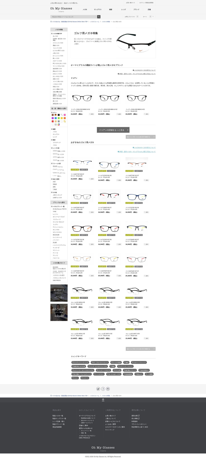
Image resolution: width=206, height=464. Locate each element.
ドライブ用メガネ (58, 81)
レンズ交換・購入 (59, 421)
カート (147, 16)
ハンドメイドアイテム (59, 245)
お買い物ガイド (130, 2)
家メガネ (55, 101)
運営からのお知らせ (85, 428)
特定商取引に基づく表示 (140, 427)
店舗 (149, 9)
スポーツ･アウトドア (140, 362)
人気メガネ (56, 53)
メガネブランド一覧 (58, 206)
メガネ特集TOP (57, 33)
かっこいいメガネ (58, 55)
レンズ (123, 9)
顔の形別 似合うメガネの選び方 (59, 267)
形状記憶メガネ (57, 103)
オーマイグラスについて (87, 416)
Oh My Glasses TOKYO (59, 209)
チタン (76, 378)
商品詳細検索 (57, 427)
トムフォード (57, 219)
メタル (55, 145)
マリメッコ (56, 250)
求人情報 (135, 418)
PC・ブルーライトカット (100, 362)
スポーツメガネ (57, 61)
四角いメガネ (61, 151)
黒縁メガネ (56, 45)
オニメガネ (56, 229)
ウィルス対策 (117, 362)
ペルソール (56, 258)
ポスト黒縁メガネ (58, 89)
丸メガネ (55, 36)
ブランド (136, 9)
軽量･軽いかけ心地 (79, 366)
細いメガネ (60, 160)
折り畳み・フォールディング (82, 374)
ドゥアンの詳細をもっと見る (111, 130)
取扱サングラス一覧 (59, 418)
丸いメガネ (60, 154)
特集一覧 (83, 433)
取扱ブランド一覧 (59, 424)
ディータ (55, 253)
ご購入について (110, 418)
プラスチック (57, 142)
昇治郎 (55, 242)
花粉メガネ (56, 79)
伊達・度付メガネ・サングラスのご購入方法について (137, 74)
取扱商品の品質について (88, 418)
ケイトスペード (57, 237)
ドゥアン (55, 224)
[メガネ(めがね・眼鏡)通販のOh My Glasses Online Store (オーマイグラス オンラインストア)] (103, 448)
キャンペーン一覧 (86, 430)
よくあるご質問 (110, 424)
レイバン (55, 214)
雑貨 (110, 9)
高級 (113, 366)
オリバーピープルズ (58, 217)
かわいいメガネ (57, 74)
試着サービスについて (112, 421)
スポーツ (85, 378)
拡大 (92, 114)
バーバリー (56, 240)
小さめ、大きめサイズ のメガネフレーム (59, 272)
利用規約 (135, 421)
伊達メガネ (56, 86)
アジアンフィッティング (81, 362)
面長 (54, 187)
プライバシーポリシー (139, 424)
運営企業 (135, 416)
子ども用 (117, 370)
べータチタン (100, 374)
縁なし (59, 176)
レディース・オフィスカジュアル (83, 370)
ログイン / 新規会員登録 (146, 2)
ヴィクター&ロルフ (58, 222)
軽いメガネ (56, 58)
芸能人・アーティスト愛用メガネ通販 (59, 95)
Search (98, 16)
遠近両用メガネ (57, 68)
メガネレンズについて (59, 278)
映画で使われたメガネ (59, 98)
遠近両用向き (145, 370)
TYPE (54, 211)
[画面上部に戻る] (103, 400)
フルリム (60, 167)
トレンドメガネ (57, 48)
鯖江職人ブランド (131, 370)
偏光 (127, 362)
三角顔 (55, 189)
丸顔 (54, 181)
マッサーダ (56, 247)
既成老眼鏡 (129, 374)
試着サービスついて (87, 423)
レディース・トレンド (126, 366)
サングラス (97, 9)
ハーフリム (60, 170)
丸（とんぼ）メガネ (114, 374)
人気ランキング (57, 195)
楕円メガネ (60, 157)
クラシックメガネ (58, 43)
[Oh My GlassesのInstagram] (108, 389)
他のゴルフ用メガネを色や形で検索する (138, 137)
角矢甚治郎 (56, 235)
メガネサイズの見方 (58, 275)
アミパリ (55, 255)
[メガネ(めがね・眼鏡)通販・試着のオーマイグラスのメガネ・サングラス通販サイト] (61, 9)
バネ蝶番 (150, 374)
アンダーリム (61, 173)
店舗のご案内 (83, 425)
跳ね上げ (139, 374)
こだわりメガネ (57, 84)
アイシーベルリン (58, 227)
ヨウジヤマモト (57, 232)
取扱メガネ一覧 (58, 416)
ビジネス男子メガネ (58, 50)
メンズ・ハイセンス (104, 370)
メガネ (85, 9)
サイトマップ (109, 430)
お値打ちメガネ (57, 197)
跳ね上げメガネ (57, 71)
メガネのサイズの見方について (145, 70)
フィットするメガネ (58, 66)
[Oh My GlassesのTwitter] (98, 389)
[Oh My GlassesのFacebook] (103, 389)
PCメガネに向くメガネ (59, 63)
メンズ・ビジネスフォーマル (98, 366)
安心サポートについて (87, 420)
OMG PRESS (57, 280)
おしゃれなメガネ (58, 76)
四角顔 (55, 184)
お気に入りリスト (131, 16)
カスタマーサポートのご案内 (115, 427)
